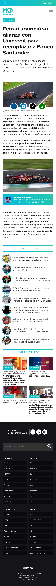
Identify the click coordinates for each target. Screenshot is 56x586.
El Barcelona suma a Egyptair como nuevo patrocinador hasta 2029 (39, 374)
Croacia (33, 502)
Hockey (7, 542)
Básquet (7, 520)
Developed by (17, 567)
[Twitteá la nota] (32, 106)
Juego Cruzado (35, 548)
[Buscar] (4, 3)
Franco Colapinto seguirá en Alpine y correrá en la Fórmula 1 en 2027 (31, 200)
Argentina (33, 463)
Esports (7, 536)
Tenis (6, 525)
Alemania (33, 491)
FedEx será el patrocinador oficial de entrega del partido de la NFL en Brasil (31, 299)
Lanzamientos (35, 520)
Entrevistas (8, 485)
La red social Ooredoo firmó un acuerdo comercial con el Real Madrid (31, 330)
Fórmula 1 (9, 20)
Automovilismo (10, 531)
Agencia (7, 496)
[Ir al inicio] (8, 11)
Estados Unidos (36, 479)
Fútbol (6, 514)
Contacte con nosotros (28, 579)
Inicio (6, 463)
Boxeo (6, 553)
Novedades (34, 514)
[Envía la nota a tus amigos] (42, 106)
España (32, 474)
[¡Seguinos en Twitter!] (38, 432)
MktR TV (7, 474)
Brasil (32, 496)
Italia (31, 485)
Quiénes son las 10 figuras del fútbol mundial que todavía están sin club (30, 258)
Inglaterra (33, 468)
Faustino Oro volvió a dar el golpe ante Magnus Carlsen (15, 402)
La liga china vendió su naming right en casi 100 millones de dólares (30, 320)
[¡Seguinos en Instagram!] (44, 432)
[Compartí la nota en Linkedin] (23, 106)
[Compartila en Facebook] (14, 106)
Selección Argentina (37, 553)
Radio (6, 479)
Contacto (7, 502)
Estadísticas (8, 491)
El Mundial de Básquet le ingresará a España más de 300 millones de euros (31, 279)
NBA (31, 531)
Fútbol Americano (11, 548)
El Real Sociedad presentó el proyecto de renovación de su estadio (31, 289)
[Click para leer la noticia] (6, 258)
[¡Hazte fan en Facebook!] (32, 432)
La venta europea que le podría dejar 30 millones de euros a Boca (31, 340)
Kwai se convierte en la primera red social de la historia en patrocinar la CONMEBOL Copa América (30, 309)
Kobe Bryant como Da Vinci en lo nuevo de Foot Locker (29, 269)
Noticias (7, 468)
